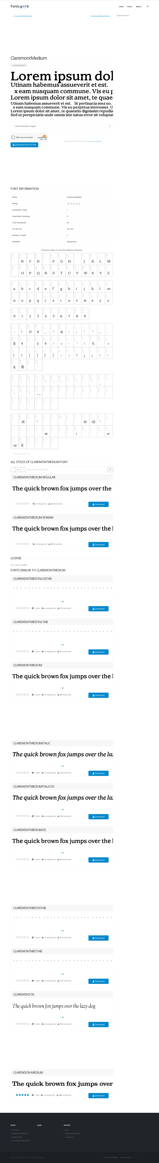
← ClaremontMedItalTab (22, 16)
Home (121, 7)
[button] (61, 601)
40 (18, 469)
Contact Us (69, 1137)
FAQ (66, 1130)
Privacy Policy (125, 1157)
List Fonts (15, 1130)
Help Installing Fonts (72, 1133)
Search (138, 7)
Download (99, 504)
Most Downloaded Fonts (21, 1141)
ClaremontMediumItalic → (100, 16)
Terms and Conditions (95, 141)
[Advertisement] (62, 37)
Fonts (129, 7)
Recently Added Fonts (20, 1133)
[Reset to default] (110, 469)
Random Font (17, 1137)
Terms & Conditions (111, 1157)
